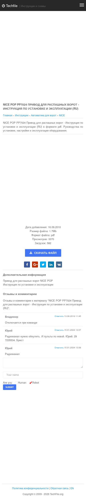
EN (72, 488)
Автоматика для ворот (43, 115)
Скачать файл (45, 253)
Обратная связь (59, 488)
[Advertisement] (43, 57)
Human (22, 382)
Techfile (11, 5)
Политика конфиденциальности (30, 488)
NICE (62, 115)
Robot (35, 382)
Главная (7, 115)
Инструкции (21, 115)
